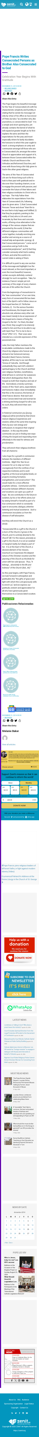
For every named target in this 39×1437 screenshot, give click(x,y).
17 (15, 1229)
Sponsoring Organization (13, 1404)
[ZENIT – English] (11, 4)
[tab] (12, 1351)
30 (11, 1238)
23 (11, 1233)
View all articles (8, 744)
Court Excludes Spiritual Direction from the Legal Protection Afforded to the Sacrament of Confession (19, 1033)
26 (24, 1233)
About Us (12, 1400)
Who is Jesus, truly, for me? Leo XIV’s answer (11, 1260)
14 (32, 1225)
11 (19, 1225)
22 (6, 1233)
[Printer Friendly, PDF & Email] (8, 598)
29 (6, 1238)
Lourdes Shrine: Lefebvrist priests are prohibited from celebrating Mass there (22, 1097)
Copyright (14, 1408)
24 (15, 1233)
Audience (25, 1400)
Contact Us (24, 1408)
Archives (8, 91)
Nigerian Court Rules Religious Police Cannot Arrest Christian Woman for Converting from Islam (19, 1060)
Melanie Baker (11, 88)
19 (24, 1229)
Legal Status (29, 1404)
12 (24, 1225)
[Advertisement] (19, 30)
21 (32, 1229)
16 (11, 1229)
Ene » (11, 1243)
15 (6, 1229)
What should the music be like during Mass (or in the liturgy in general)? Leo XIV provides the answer (23, 1127)
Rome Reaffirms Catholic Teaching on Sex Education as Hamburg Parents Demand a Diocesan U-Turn (23, 1141)
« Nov (6, 1243)
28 (32, 1233)
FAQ (18, 1400)
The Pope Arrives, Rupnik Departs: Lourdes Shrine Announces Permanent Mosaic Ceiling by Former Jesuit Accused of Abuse (23, 1082)
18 (19, 1229)
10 (15, 1225)
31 (15, 1238)
